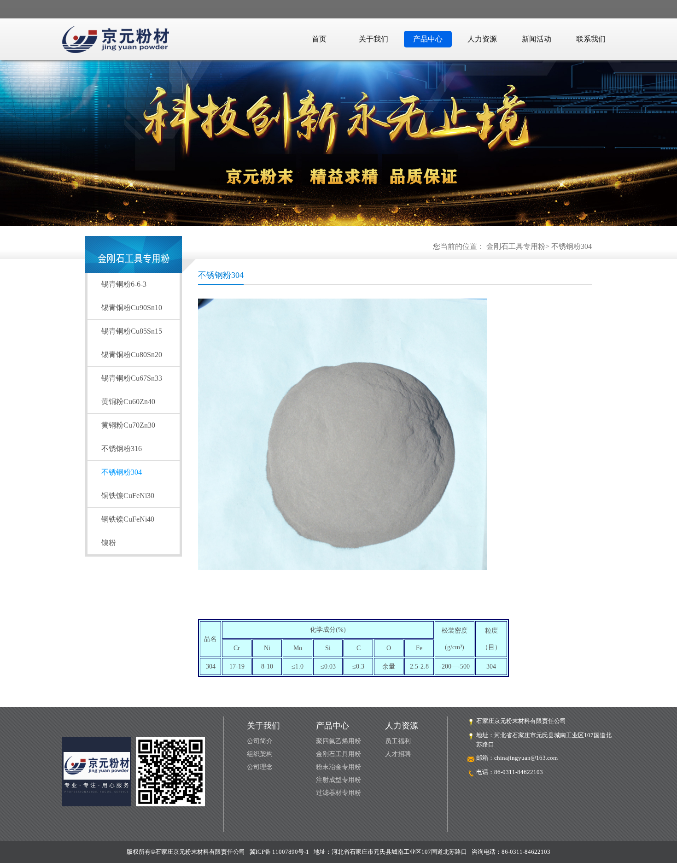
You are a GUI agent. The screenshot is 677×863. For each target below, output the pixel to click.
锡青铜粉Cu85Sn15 (131, 331)
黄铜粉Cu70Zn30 (128, 425)
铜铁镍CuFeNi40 (127, 519)
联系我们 (591, 39)
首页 (319, 39)
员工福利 (398, 741)
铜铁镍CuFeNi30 (127, 495)
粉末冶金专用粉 (338, 766)
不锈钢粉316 (121, 448)
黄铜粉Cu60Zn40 (128, 401)
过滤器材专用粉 (338, 792)
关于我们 (373, 39)
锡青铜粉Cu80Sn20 (131, 354)
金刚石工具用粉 (338, 754)
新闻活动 (536, 39)
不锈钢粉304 (571, 246)
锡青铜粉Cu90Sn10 (131, 307)
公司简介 (260, 741)
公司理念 (260, 766)
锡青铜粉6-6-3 (123, 284)
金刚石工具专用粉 (515, 246)
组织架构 (260, 754)
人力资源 (482, 39)
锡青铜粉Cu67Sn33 (131, 378)
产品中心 (428, 39)
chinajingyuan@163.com (526, 757)
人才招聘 (398, 754)
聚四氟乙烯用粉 (338, 741)
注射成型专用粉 (338, 779)
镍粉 (108, 542)
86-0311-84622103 (518, 772)
